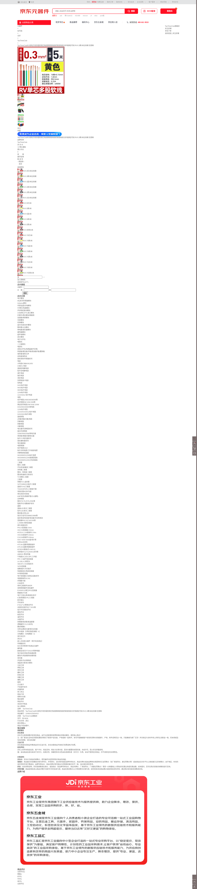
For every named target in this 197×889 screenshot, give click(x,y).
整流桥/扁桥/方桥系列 (25, 475)
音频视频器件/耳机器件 (25, 588)
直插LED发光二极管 (24, 508)
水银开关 (20, 619)
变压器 (19, 658)
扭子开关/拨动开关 (24, 610)
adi (61, 16)
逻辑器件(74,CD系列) (25, 624)
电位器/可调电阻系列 (24, 429)
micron (85, 16)
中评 (19, 879)
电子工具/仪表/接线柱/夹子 (26, 595)
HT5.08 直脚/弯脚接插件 (26, 547)
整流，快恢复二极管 (24, 472)
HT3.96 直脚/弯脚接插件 (26, 545)
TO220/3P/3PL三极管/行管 (27, 489)
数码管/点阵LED (23, 513)
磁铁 (19, 682)
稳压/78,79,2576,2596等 (26, 501)
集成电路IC (21, 627)
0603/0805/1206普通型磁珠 (27, 458)
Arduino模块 (21, 303)
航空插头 (20, 600)
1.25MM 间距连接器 (24, 523)
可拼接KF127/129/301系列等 (27, 552)
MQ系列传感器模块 (24, 301)
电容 (19, 361)
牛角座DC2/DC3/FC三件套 (27, 557)
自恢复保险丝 (22, 356)
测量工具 (20, 677)
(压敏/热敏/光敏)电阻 (24, 419)
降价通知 (22, 147)
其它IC (19, 639)
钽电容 (19, 383)
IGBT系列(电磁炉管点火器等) (27, 496)
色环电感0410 (22, 448)
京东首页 (24, 2)
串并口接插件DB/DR (24, 586)
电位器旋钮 (21, 443)
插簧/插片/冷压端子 (24, 569)
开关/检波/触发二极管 (25, 467)
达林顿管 (20, 499)
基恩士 (54, 16)
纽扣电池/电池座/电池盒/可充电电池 (30, 518)
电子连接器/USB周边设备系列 (28, 576)
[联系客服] (194, 440)
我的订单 (110, 2)
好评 (19, 876)
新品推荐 (73, 22)
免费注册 (100, 2)
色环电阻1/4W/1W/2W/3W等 (27, 400)
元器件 (19, 26)
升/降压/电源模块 (23, 308)
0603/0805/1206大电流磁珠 (27, 460)
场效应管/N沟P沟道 (24, 491)
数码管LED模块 (23, 327)
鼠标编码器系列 (23, 441)
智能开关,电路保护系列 (25, 504)
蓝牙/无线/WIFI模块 (24, 325)
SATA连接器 (21, 566)
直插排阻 (20, 417)
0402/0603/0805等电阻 (25, 407)
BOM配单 (151, 11)
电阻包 (19, 342)
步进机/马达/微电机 (24, 660)
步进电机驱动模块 (23, 310)
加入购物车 (21, 280)
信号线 (19, 31)
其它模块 (20, 337)
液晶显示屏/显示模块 (24, 663)
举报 (19, 131)
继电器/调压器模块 (24, 330)
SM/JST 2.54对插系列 (25, 564)
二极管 (19, 462)
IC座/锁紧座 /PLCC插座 (25, 598)
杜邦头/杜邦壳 (22, 542)
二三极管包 (21, 344)
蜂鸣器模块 (21, 332)
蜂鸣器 (19, 648)
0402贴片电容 (22, 385)
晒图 (19, 874)
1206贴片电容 (22, 392)
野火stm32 (68, 16)
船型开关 (20, 615)
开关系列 (20, 602)
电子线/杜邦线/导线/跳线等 (26, 653)
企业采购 (140, 2)
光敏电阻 (20, 426)
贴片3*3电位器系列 (24, 438)
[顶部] (194, 884)
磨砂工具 (20, 672)
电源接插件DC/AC (24, 578)
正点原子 (20, 685)
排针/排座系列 (22, 525)
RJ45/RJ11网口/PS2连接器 (27, 590)
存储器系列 (21, 644)
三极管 (19, 479)
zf (91, 16)
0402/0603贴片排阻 (24, 414)
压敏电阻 (20, 421)
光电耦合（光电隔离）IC (26, 634)
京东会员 (131, 2)
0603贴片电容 (22, 388)
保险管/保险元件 (23, 354)
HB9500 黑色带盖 (23, 554)
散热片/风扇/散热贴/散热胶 (26, 656)
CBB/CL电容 (22, 366)
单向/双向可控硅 (23, 494)
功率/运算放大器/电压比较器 (27, 629)
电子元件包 (21, 339)
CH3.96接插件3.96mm (25, 537)
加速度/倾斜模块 (23, 318)
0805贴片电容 (22, 390)
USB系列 (20, 583)
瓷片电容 (20, 373)
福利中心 (85, 22)
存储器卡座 (21, 581)
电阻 (19, 397)
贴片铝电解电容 (23, 371)
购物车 (170, 11)
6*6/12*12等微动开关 (25, 605)
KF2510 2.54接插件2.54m (26, 532)
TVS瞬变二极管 (23, 477)
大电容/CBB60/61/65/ (25, 364)
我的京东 (119, 2)
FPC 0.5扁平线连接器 (25, 559)
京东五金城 (98, 22)
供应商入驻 (113, 22)
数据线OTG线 (22, 593)
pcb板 (102, 16)
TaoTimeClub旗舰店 (172, 26)
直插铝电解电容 (23, 368)
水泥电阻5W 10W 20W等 (26, 402)
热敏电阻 (20, 424)
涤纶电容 (20, 378)
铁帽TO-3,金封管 (23, 482)
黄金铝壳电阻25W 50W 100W (28, 405)
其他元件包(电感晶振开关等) (27, 349)
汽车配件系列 (22, 687)
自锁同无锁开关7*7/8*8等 (26, 607)
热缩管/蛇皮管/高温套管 (25, 622)
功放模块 (20, 320)
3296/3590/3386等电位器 (26, 434)
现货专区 (59, 22)
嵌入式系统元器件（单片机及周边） (30, 641)
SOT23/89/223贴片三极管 (26, 484)
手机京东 (175, 2)
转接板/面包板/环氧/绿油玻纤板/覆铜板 (31, 351)
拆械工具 (20, 675)
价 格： (20, 290)
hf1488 (77, 16)
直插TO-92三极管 (23, 487)
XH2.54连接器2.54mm (25, 530)
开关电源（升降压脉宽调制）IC (28, 631)
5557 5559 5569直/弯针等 (26, 540)
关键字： (20, 287)
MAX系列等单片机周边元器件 (28, 646)
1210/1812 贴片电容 (24, 395)
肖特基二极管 (22, 470)
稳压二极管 (21, 465)
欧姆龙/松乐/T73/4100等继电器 (28, 651)
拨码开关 (20, 612)
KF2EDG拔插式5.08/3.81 (26, 549)
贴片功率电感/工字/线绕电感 (27, 450)
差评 (19, 881)
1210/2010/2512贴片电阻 (26, 412)
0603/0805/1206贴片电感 (26, 455)
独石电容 (20, 376)
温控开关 (20, 617)
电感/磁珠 (20, 446)
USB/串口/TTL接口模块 (25, 313)
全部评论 (21, 872)
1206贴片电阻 (22, 409)
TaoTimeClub (22, 41)
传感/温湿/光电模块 (24, 306)
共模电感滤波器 (23, 453)
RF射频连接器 (22, 574)
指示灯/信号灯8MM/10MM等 (27, 516)
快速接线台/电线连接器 (25, 571)
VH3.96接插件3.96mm (25, 535)
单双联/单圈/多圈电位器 (25, 436)
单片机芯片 (21, 636)
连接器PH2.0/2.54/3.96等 (26, 520)
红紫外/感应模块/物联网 (25, 315)
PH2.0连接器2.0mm (24, 528)
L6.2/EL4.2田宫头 (23, 561)
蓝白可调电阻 (22, 431)
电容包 (19, 347)
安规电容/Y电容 (23, 380)
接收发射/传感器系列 (24, 359)
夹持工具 (20, 670)
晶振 (19, 506)
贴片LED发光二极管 (24, 511)
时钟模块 (20, 322)
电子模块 (20, 298)
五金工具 (20, 665)
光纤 (19, 36)
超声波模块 (21, 335)
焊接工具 (20, 668)
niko (95, 16)
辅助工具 (20, 680)
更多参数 (21, 723)
